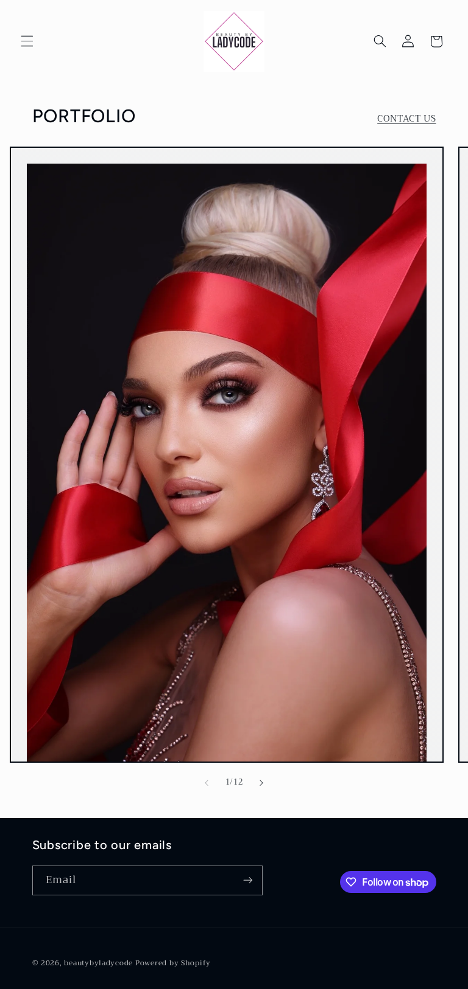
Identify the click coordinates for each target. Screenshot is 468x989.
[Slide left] (206, 782)
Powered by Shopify (173, 963)
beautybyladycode (98, 963)
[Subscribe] (247, 880)
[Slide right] (261, 782)
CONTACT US (406, 119)
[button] (27, 41)
